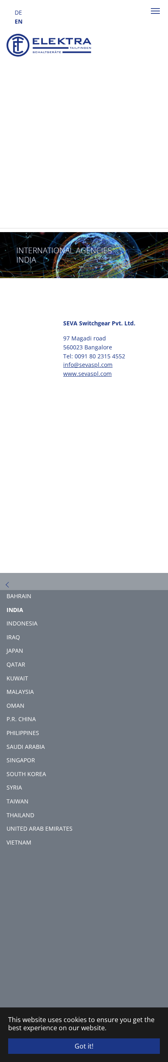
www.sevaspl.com (87, 373)
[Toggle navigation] (155, 11)
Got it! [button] (84, 1046)
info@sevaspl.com (88, 365)
